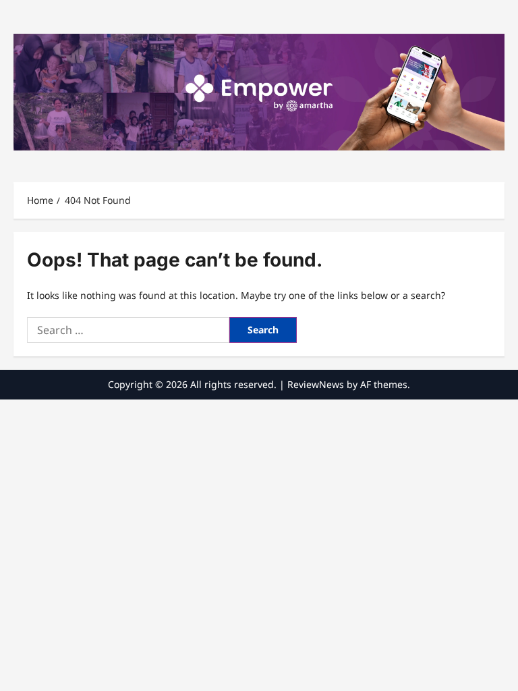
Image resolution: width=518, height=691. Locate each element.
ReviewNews (315, 384)
